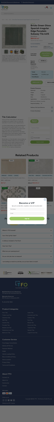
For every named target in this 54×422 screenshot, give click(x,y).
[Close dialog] (45, 199)
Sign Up (27, 218)
